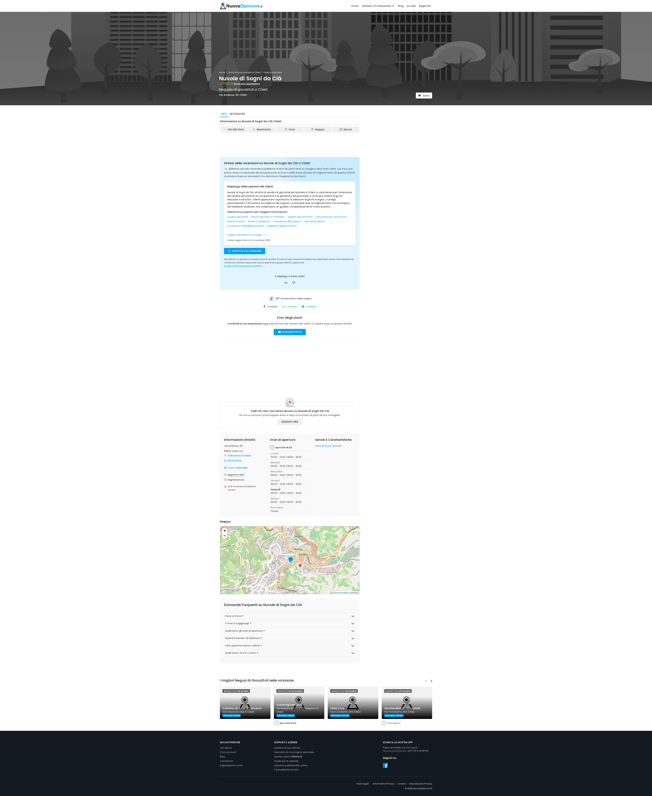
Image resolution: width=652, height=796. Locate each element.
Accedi (411, 6)
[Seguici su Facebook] (385, 765)
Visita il (237, 467)
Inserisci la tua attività (287, 747)
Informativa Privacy (383, 783)
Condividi (271, 306)
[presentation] (425, 681)
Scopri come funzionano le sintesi (242, 266)
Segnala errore (236, 479)
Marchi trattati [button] (235, 221)
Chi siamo (226, 747)
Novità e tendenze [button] (259, 221)
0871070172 (234, 461)
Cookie (402, 783)
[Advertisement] (290, 142)
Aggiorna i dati (236, 474)
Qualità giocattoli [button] (237, 216)
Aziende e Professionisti (377, 6)
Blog (401, 6)
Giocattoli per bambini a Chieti (244, 72)
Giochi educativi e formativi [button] (267, 216)
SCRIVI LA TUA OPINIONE (246, 251)
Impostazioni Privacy (420, 783)
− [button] (225, 536)
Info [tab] (224, 114)
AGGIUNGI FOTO (291, 332)
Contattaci (226, 761)
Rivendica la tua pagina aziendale (294, 752)
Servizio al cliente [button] (314, 221)
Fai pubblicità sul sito (286, 769)
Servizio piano (288, 756)
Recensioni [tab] (237, 114)
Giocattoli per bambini (328, 446)
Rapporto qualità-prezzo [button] (282, 225)
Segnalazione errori (231, 765)
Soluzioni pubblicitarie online (290, 765)
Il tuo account (228, 752)
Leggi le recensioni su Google (244, 235)
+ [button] (225, 531)
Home (355, 6)
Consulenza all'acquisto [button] (287, 221)
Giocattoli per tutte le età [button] (331, 216)
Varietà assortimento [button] (300, 216)
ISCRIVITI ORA (290, 421)
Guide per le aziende (286, 761)
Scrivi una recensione (247, 83)
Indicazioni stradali (239, 455)
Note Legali (363, 783)
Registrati (425, 6)
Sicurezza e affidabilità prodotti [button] (245, 225)
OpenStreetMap (341, 592)
